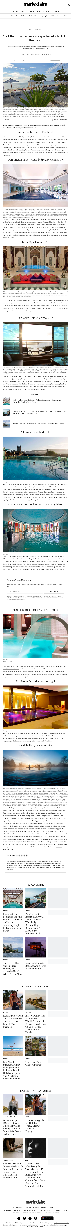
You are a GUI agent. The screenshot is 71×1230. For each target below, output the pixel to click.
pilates (16, 152)
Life (38, 11)
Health (31, 11)
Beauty (23, 11)
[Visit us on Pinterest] (35, 1218)
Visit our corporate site (61, 1223)
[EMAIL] (27, 855)
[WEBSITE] (24, 855)
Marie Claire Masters (33, 16)
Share (7, 119)
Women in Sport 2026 (18, 16)
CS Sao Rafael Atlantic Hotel (40, 736)
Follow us (56, 119)
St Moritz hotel (17, 367)
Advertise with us (30, 1210)
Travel (38, 29)
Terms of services (26, 596)
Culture (46, 11)
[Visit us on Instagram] (24, 1218)
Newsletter (64, 119)
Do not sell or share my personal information (41, 1213)
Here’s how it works (55, 60)
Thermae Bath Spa (44, 492)
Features (47, 54)
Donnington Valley (44, 209)
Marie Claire (26, 54)
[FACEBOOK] (17, 855)
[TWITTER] (19, 855)
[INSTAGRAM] (22, 855)
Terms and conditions (11, 1210)
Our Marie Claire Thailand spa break (35, 111)
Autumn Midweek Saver (59, 805)
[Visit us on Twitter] (18, 1218)
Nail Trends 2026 (62, 16)
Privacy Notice (54, 596)
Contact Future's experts (36, 1207)
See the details (60, 116)
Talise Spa (59, 293)
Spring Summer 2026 (48, 16)
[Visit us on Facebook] (30, 1218)
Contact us (54, 1207)
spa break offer (36, 372)
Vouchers (55, 11)
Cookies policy (62, 1210)
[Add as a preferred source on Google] (53, 1218)
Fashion (15, 11)
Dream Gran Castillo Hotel (12, 564)
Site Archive (17, 1207)
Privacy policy (46, 1210)
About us (15, 1213)
